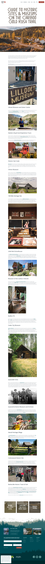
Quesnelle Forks (22, 382)
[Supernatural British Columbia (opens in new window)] (18, 557)
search (37, 2)
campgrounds (20, 492)
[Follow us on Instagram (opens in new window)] (40, 557)
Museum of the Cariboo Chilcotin (21, 281)
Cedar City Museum (11, 328)
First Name (5, 543)
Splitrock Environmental (17, 140)
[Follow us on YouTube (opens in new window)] (37, 557)
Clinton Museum (19, 172)
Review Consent (6, 547)
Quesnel (24, 412)
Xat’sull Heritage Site (12, 435)
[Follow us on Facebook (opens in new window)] (34, 557)
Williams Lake (16, 282)
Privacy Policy (38, 540)
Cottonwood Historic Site (19, 461)
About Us (24, 542)
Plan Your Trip (32, 540)
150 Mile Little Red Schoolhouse (13, 254)
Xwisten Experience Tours (24, 136)
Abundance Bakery (15, 111)
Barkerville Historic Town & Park (17, 487)
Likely (11, 319)
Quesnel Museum (19, 409)
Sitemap (37, 541)
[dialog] (6, 559)
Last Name (14, 543)
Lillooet (23, 111)
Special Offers (32, 541)
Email (4, 539)
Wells (27, 492)
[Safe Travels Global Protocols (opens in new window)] (12, 557)
